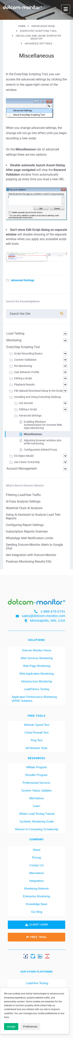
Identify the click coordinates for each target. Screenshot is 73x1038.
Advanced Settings (22, 280)
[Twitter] (33, 956)
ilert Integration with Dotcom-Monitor (31, 555)
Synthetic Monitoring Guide (36, 821)
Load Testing (15, 333)
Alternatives (36, 798)
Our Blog (36, 911)
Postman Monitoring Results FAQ (28, 561)
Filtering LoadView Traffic (23, 495)
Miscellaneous (33, 434)
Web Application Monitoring (36, 673)
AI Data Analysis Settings (23, 501)
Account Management (21, 468)
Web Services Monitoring (37, 658)
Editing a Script (23, 378)
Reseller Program (36, 775)
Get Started (26, 403)
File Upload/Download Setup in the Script (38, 390)
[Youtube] (47, 956)
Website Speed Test (36, 724)
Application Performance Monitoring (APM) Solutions (34, 698)
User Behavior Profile (26, 372)
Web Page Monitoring (36, 665)
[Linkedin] (40, 956)
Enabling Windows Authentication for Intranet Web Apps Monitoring (43, 424)
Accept (11, 1026)
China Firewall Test (36, 732)
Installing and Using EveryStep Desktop (37, 396)
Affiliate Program (36, 767)
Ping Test (36, 740)
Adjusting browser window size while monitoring (42, 442)
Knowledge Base (36, 904)
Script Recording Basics (28, 353)
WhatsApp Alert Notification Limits (29, 538)
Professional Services (36, 782)
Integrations (36, 880)
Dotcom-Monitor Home (36, 650)
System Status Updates (36, 790)
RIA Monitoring (23, 365)
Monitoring (13, 340)
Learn (36, 806)
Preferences (30, 1026)
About (36, 849)
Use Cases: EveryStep (27, 462)
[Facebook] (26, 956)
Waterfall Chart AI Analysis (24, 508)
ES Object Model (23, 455)
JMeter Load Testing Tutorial (36, 813)
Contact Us (36, 865)
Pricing (36, 857)
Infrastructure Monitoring (36, 681)
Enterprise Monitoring (36, 896)
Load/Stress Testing (36, 689)
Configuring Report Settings (25, 525)
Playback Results (24, 384)
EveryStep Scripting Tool (23, 347)
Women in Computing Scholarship (36, 829)
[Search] (61, 313)
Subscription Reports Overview (27, 531)
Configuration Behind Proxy (40, 449)
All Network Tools (36, 748)
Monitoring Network (36, 888)
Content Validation (25, 359)
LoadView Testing (36, 983)
